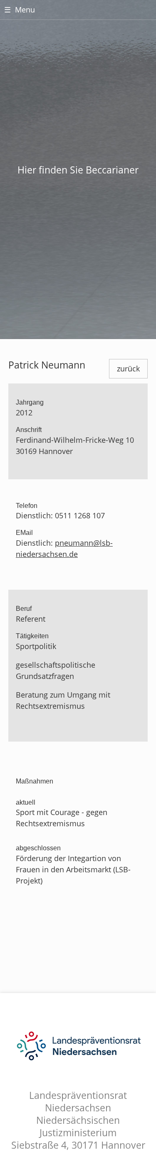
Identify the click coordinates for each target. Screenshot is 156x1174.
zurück (128, 368)
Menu (19, 10)
